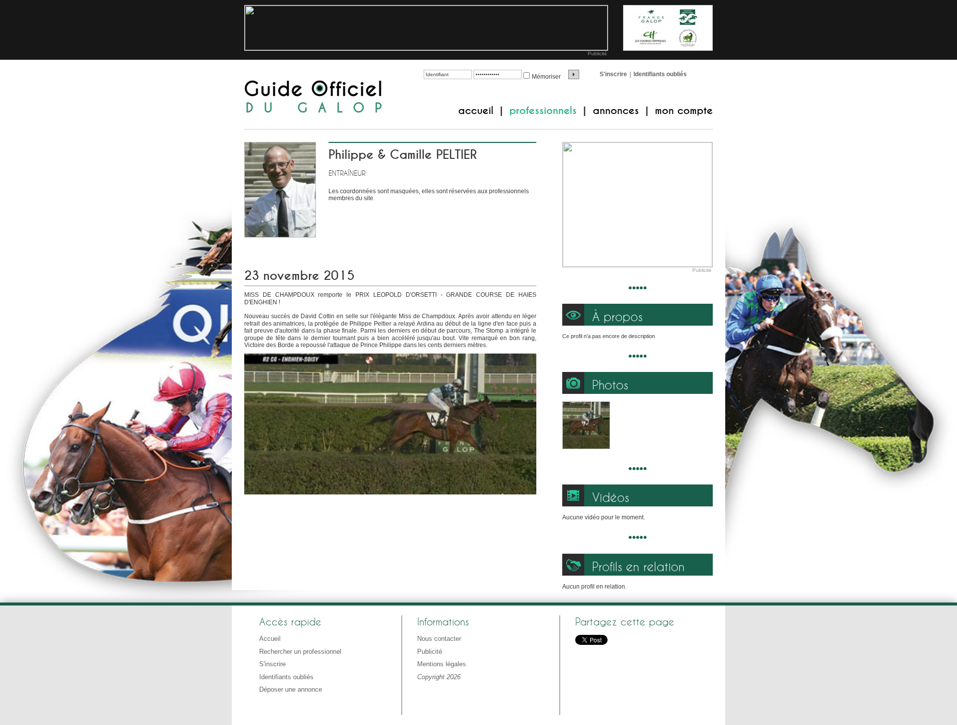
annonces (616, 110)
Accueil (270, 638)
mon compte (684, 110)
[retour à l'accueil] (313, 97)
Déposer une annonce (290, 689)
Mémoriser (546, 76)
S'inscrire (613, 74)
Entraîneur (346, 173)
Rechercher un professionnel (300, 651)
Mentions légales (441, 664)
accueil (475, 110)
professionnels (543, 110)
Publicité (597, 53)
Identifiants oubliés (660, 74)
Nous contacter (439, 638)
